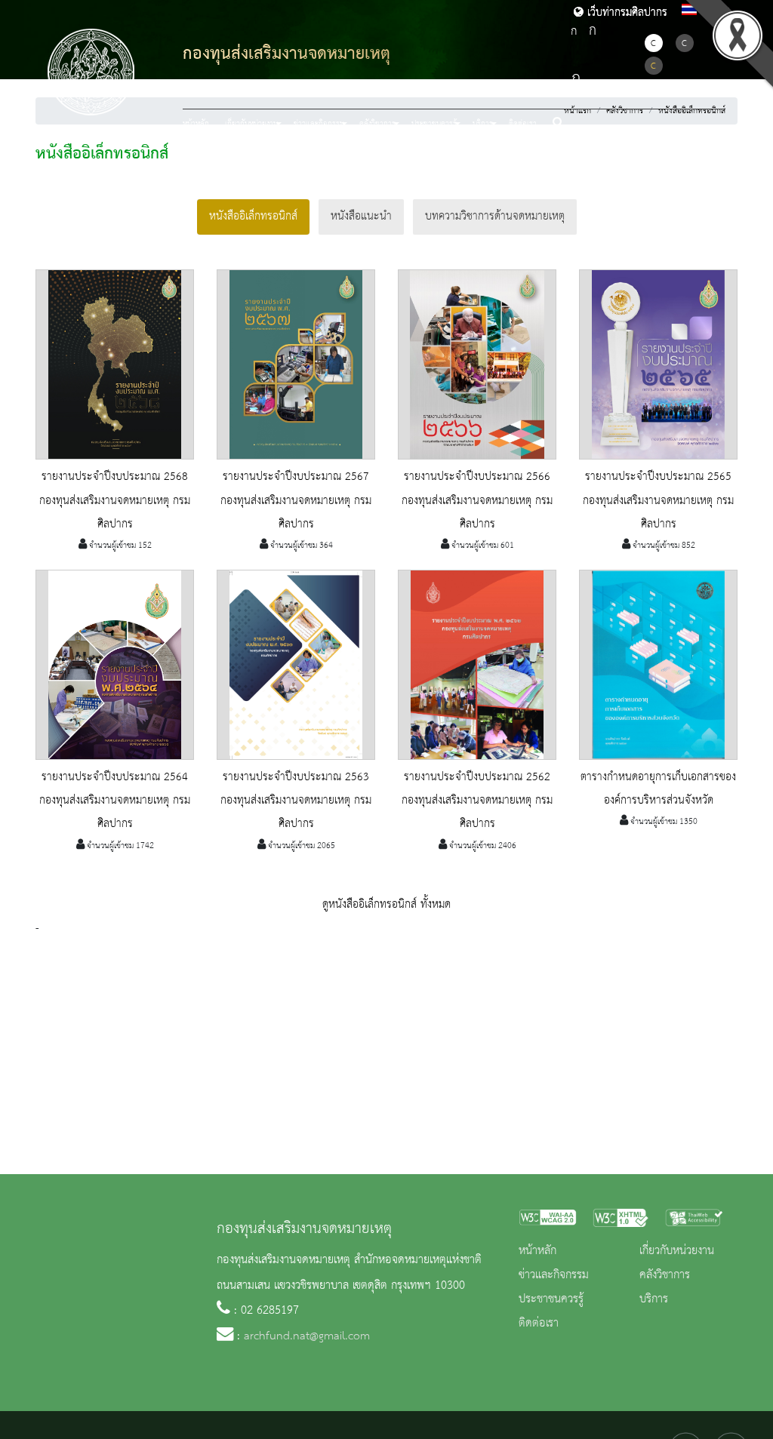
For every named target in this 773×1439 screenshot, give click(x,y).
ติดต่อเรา (523, 123)
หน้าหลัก (196, 123)
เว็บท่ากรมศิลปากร (625, 12)
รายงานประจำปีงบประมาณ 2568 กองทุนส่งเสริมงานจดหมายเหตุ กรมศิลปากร (114, 500)
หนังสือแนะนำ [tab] (361, 216)
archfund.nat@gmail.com (307, 1336)
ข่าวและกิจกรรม (554, 1275)
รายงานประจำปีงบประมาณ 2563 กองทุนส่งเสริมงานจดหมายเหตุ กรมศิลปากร (295, 801)
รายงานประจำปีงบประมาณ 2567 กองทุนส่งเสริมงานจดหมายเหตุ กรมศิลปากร (295, 500)
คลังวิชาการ (664, 1275)
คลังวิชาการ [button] (377, 123)
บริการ (653, 1299)
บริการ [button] (483, 123)
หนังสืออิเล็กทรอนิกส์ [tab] (253, 216)
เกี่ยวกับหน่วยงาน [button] (251, 123)
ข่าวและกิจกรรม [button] (319, 123)
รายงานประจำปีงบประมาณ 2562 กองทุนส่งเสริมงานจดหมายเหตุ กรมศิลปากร (477, 801)
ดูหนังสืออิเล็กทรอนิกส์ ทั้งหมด (386, 904)
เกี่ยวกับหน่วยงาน (676, 1251)
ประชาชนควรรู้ (551, 1299)
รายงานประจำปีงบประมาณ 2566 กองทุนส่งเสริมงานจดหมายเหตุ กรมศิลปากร (477, 500)
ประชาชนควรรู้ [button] (434, 123)
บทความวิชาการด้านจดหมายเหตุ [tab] (495, 216)
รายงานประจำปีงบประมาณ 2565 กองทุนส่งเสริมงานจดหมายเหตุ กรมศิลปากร (658, 500)
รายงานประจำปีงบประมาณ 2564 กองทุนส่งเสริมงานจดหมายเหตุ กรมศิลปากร (114, 801)
